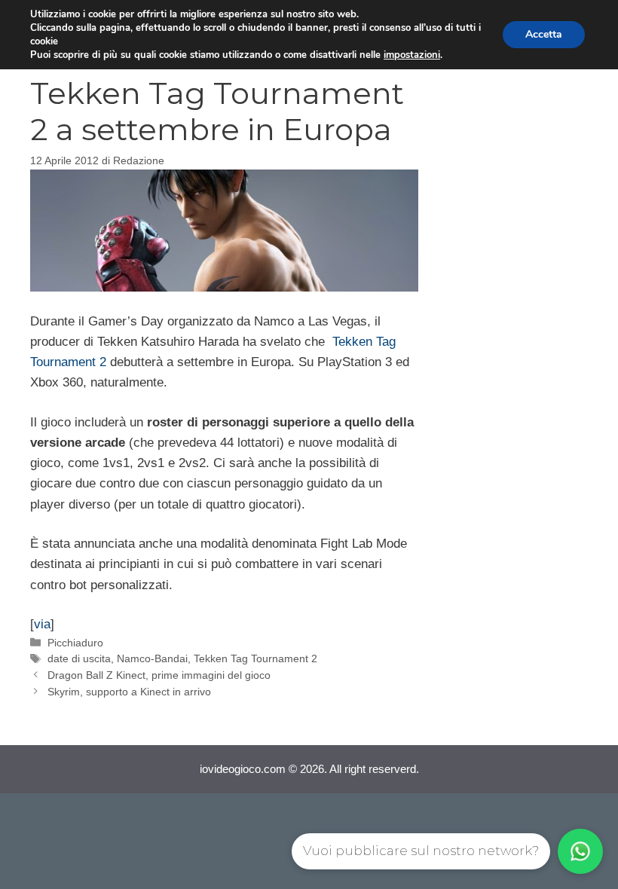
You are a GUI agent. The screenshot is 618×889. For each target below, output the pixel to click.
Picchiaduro (75, 643)
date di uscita (79, 658)
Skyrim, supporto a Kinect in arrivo (129, 692)
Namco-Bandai (152, 658)
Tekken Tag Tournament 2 (255, 658)
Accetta (543, 34)
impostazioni (412, 55)
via (42, 624)
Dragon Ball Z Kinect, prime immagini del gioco (159, 675)
